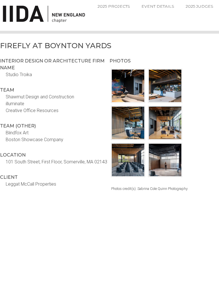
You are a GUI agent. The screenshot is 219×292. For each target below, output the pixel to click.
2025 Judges (199, 6)
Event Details (157, 6)
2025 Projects (114, 6)
